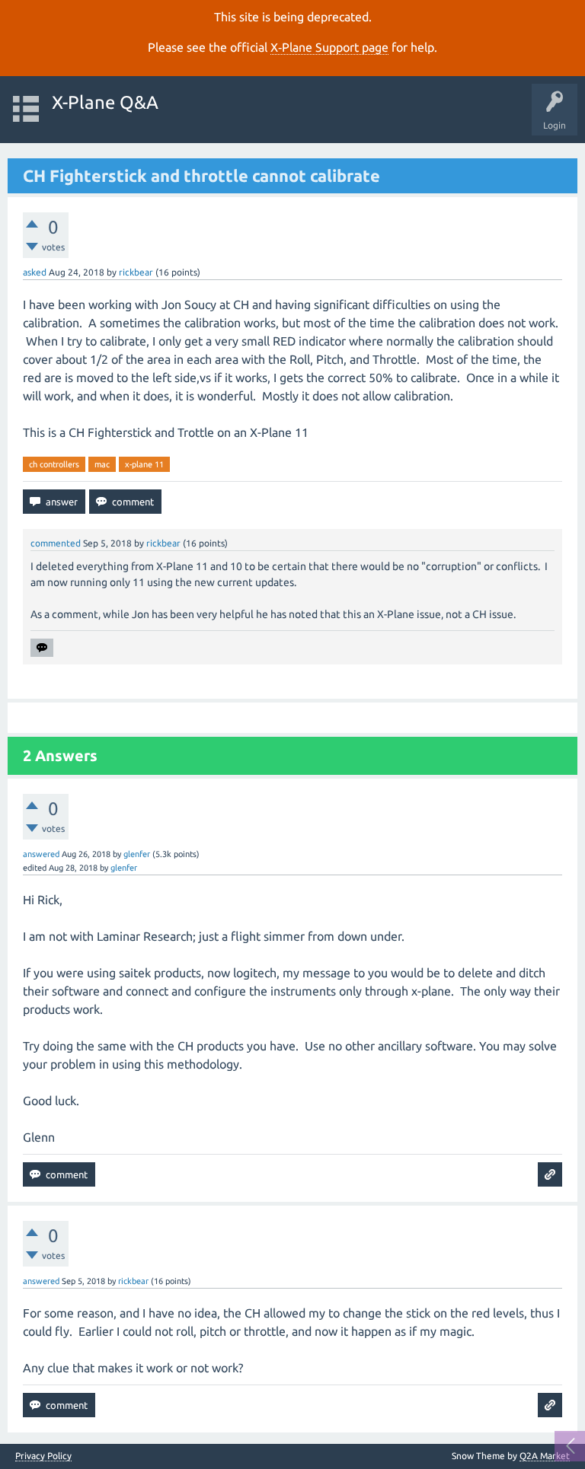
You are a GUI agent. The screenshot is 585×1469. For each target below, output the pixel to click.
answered (41, 854)
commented (55, 543)
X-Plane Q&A (105, 102)
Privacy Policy (43, 1456)
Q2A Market (544, 1456)
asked (34, 272)
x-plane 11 (144, 464)
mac (102, 464)
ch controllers (54, 464)
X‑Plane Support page (329, 47)
